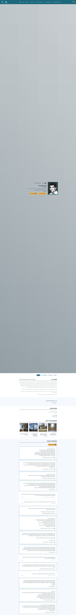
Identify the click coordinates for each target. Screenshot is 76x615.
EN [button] (19, 2)
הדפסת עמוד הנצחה (22, 379)
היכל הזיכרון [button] (27, 2)
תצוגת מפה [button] (54, 415)
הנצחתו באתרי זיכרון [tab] (44, 375)
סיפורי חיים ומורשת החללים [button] (57, 2)
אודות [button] (23, 2)
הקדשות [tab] (38, 375)
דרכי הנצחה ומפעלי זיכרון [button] (39, 2)
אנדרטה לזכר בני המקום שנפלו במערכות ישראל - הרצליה (43, 434)
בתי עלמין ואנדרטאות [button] (48, 2)
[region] (38, 430)
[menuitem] (56, 2)
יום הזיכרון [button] (32, 2)
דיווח (22, 497)
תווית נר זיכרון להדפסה (30, 379)
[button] (33, 194)
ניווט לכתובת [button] (54, 416)
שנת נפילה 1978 (54, 402)
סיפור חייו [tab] (55, 375)
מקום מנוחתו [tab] (50, 375)
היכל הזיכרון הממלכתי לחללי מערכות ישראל (53, 434)
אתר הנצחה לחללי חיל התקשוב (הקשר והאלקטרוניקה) (34, 434)
